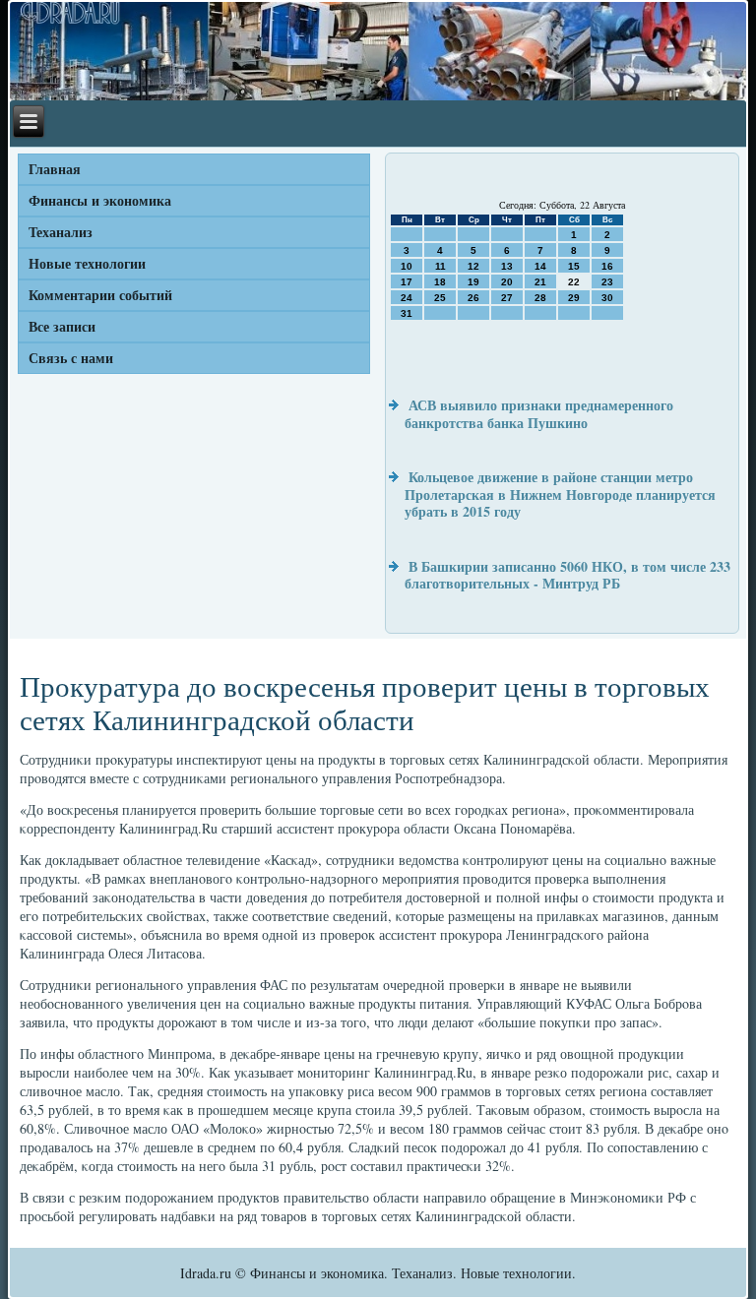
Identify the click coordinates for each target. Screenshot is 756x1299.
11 (440, 266)
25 (440, 297)
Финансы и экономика (100, 200)
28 (540, 297)
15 (574, 266)
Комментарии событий (100, 294)
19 (473, 282)
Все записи (62, 326)
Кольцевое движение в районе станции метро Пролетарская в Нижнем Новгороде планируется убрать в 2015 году (560, 494)
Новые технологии (87, 263)
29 (574, 297)
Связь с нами (71, 357)
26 (473, 297)
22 (574, 282)
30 (607, 297)
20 (507, 282)
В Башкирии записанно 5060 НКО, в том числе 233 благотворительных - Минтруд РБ (567, 575)
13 (507, 266)
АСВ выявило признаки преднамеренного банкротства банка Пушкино (539, 414)
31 (406, 313)
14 (540, 266)
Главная (55, 168)
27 (507, 297)
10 (406, 266)
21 (540, 282)
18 (440, 282)
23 (607, 282)
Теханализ (61, 231)
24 (406, 297)
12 (473, 266)
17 (406, 282)
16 (607, 266)
